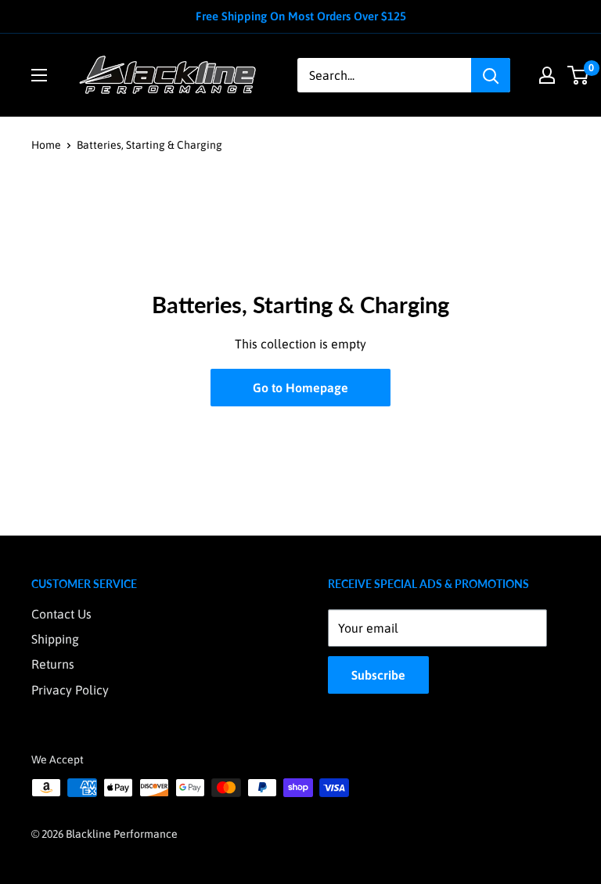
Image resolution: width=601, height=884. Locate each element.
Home (46, 145)
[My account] (547, 75)
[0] (578, 75)
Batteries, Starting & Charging (149, 145)
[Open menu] (39, 75)
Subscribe (378, 675)
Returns (52, 664)
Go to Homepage (300, 388)
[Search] (490, 75)
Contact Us (61, 614)
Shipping (55, 639)
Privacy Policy (70, 690)
